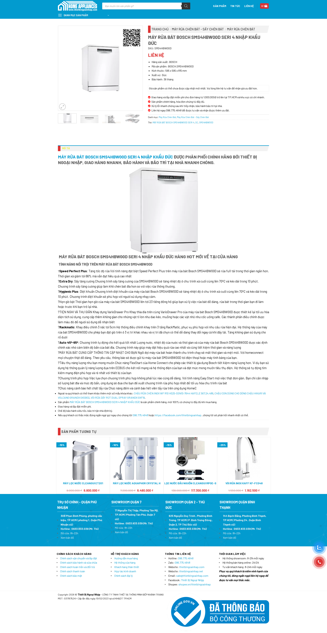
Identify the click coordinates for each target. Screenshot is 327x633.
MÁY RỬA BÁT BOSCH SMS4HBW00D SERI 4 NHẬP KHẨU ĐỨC (115, 156)
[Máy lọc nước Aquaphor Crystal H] (136, 458)
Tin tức (235, 6)
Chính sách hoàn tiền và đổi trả (77, 567)
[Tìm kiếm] (186, 6)
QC (196, 122)
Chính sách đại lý (123, 575)
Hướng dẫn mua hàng (126, 558)
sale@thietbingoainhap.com (192, 575)
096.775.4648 (140, 415)
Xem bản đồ (67, 537)
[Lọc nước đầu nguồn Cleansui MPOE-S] (190, 458)
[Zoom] (62, 106)
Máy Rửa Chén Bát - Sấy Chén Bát (198, 29)
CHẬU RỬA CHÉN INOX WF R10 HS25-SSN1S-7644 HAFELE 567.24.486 (173, 393)
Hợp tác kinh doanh (125, 571)
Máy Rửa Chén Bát (241, 29)
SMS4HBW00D (206, 122)
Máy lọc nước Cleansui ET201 (83, 483)
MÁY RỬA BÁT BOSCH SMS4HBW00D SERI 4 (173, 122)
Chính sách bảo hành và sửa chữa (78, 562)
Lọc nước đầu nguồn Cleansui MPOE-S (190, 483)
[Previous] (64, 68)
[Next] (137, 68)
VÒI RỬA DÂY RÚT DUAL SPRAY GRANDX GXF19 (118, 397)
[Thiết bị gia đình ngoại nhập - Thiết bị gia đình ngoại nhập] (77, 6)
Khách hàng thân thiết (126, 567)
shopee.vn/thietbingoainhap (194, 584)
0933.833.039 (79, 528)
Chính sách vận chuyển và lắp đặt (78, 558)
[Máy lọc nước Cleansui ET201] (83, 458)
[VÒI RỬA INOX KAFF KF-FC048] (244, 458)
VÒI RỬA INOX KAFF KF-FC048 (244, 483)
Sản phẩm (219, 6)
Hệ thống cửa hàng (124, 562)
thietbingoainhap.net (191, 571)
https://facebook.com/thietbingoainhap (178, 415)
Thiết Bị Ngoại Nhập (192, 580)
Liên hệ (249, 6)
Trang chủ (160, 29)
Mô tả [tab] (66, 148)
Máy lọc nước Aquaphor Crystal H (136, 483)
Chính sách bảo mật (71, 575)
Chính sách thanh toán (72, 571)
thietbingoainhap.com (191, 567)
